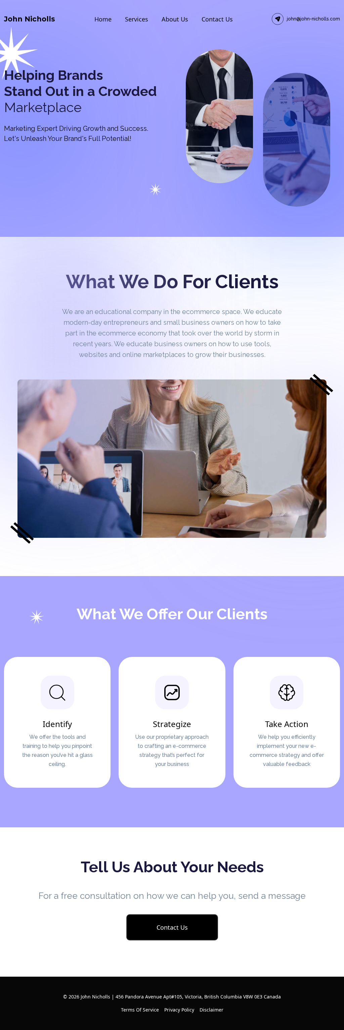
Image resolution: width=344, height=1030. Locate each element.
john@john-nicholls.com (313, 18)
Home (103, 19)
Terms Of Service (140, 1010)
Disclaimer (211, 1010)
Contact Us (217, 19)
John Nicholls (29, 19)
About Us (175, 19)
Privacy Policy (179, 1010)
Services (136, 19)
